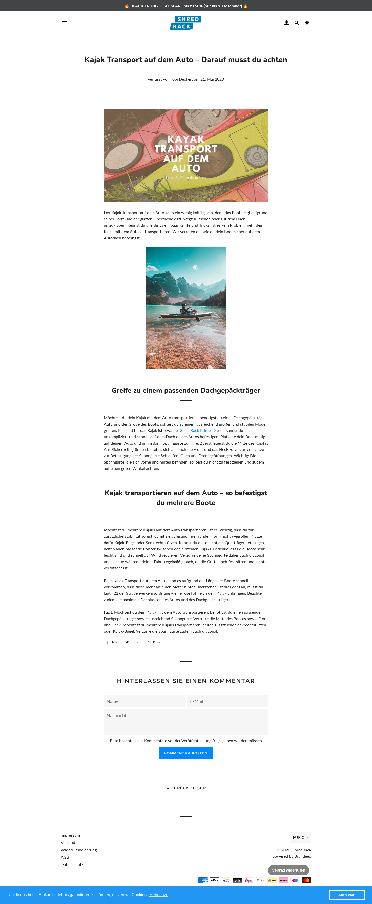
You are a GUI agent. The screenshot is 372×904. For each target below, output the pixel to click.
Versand (68, 842)
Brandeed (302, 856)
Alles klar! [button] (347, 895)
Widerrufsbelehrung (79, 849)
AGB (65, 857)
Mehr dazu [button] (158, 895)
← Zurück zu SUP (186, 788)
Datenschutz (72, 864)
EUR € (298, 837)
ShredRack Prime (195, 430)
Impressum (70, 835)
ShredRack (301, 849)
